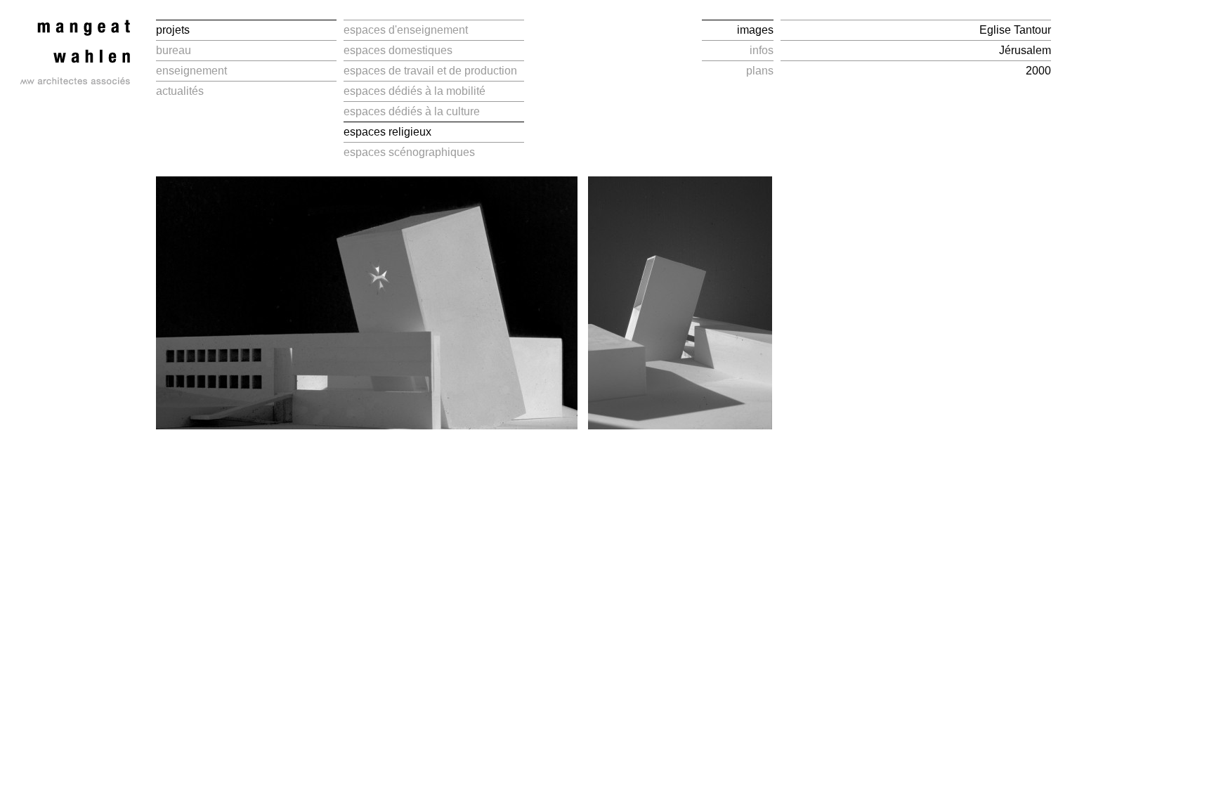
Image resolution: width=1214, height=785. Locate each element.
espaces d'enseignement (406, 30)
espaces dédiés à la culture (412, 111)
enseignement (191, 71)
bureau (173, 50)
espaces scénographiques (409, 152)
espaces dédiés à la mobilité (414, 91)
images (755, 30)
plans (760, 71)
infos (762, 50)
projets (173, 30)
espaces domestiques (398, 50)
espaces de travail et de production (430, 71)
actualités (180, 91)
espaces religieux (387, 132)
